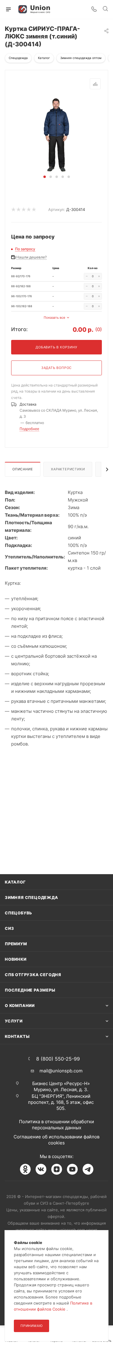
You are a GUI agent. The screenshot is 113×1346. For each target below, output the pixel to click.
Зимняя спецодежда (31, 897)
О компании (20, 1005)
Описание (22, 469)
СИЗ (9, 928)
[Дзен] (56, 1169)
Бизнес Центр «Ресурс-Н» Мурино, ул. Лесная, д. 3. (61, 1086)
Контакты (17, 1036)
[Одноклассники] (25, 1169)
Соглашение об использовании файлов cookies (56, 1140)
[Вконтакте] (41, 1169)
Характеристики (68, 469)
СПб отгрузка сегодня (33, 974)
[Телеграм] (88, 1169)
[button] (45, 177)
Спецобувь (18, 912)
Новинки (16, 959)
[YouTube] (72, 1169)
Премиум (16, 943)
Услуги (14, 1021)
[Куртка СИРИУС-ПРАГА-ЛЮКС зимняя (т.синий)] (56, 134)
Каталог (15, 882)
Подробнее (29, 428)
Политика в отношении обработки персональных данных (56, 1124)
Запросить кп (109, 49)
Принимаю (31, 1326)
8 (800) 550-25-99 (58, 1058)
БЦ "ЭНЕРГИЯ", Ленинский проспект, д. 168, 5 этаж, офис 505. (61, 1102)
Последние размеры (30, 990)
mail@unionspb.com (61, 1071)
